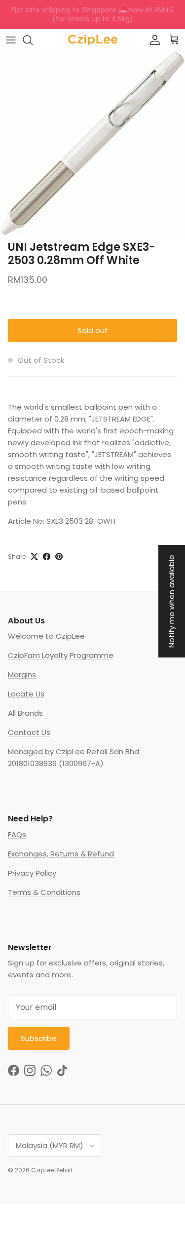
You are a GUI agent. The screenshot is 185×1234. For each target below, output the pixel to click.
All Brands (25, 713)
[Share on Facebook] (46, 556)
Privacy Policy (32, 873)
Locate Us (26, 694)
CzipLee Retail (51, 1170)
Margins (22, 674)
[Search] (32, 40)
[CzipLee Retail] (92, 40)
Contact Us (29, 732)
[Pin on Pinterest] (59, 556)
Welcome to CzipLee (46, 636)
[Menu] (11, 40)
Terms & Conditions (44, 892)
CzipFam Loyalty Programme (60, 655)
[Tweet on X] (34, 556)
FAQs (17, 834)
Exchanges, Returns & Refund (61, 853)
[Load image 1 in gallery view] (92, 143)
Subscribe (39, 1038)
